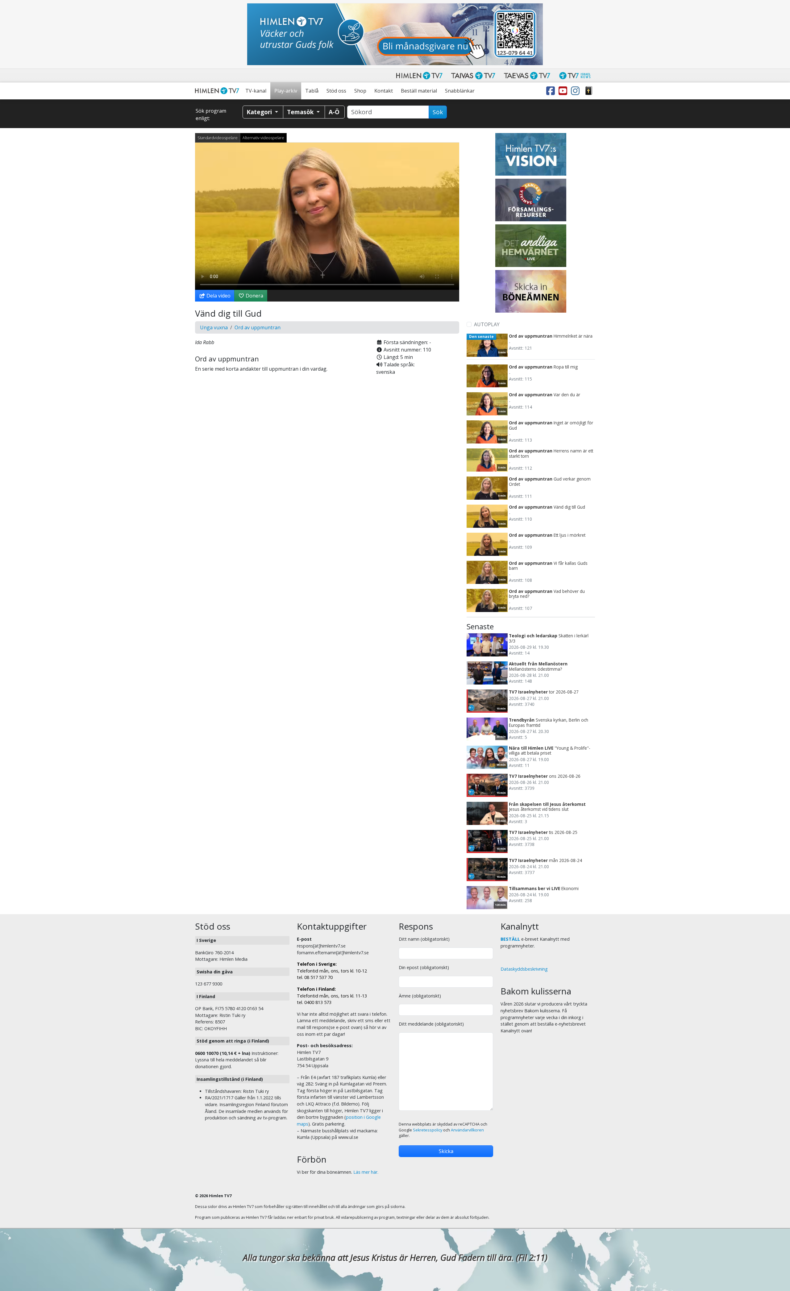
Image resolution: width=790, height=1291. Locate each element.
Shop (360, 90)
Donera (253, 295)
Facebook (552, 90)
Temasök (301, 112)
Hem (218, 90)
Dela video (218, 295)
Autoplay (487, 324)
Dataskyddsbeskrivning (524, 969)
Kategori (260, 112)
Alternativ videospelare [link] (263, 137)
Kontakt (383, 90)
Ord (589, 90)
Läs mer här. (365, 1172)
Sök (438, 112)
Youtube (564, 90)
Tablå (311, 90)
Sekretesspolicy (427, 1130)
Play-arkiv (285, 90)
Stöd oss (336, 90)
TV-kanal (255, 90)
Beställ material (419, 90)
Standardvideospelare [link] (218, 137)
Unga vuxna (214, 327)
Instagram (576, 90)
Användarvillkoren (467, 1130)
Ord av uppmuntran (258, 327)
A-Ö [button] (334, 112)
